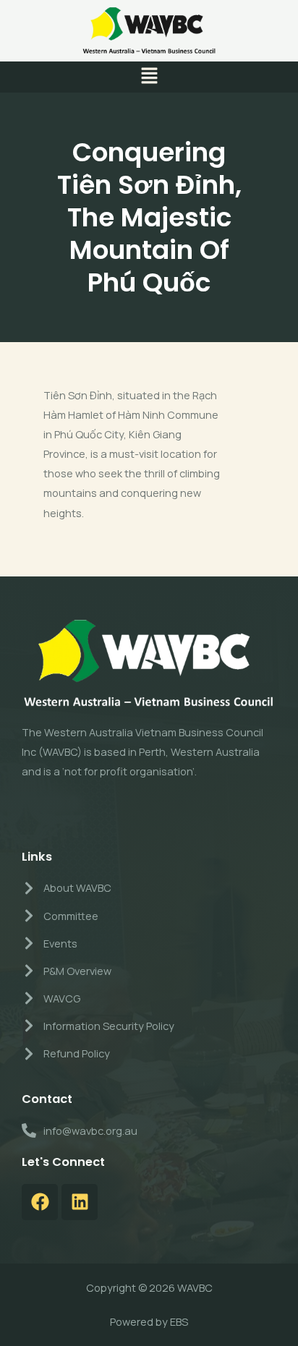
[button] (149, 77)
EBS (179, 1321)
